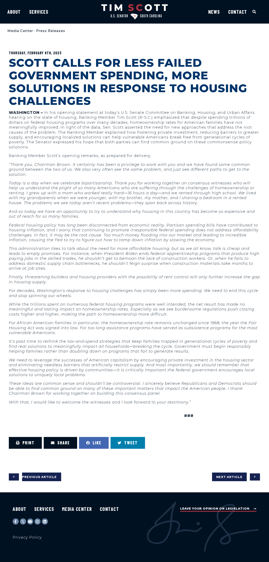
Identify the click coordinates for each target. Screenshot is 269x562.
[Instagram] (37, 521)
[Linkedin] (45, 521)
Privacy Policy (27, 537)
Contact (237, 12)
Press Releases (50, 31)
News (214, 12)
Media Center (20, 31)
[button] (254, 12)
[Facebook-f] (16, 521)
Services (39, 12)
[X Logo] (23, 521)
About (14, 12)
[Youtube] (30, 521)
